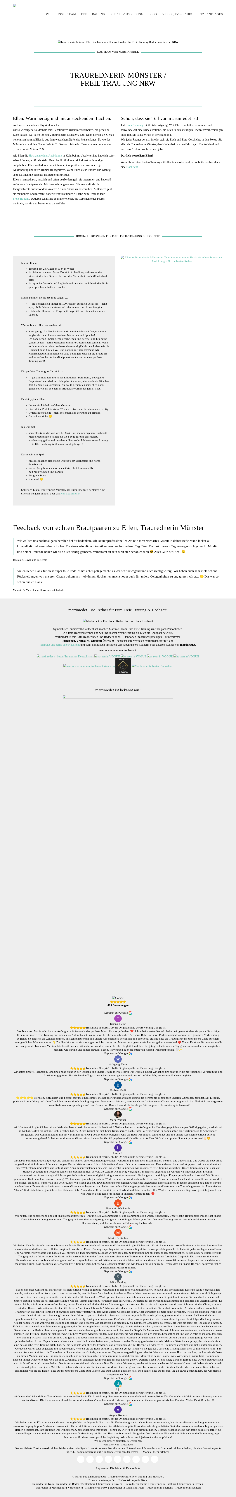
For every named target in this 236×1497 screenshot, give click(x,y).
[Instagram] (99, 1459)
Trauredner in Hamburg (162, 1483)
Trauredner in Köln (43, 1483)
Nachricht (132, 167)
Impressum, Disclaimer (109, 1468)
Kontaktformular (70, 493)
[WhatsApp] (154, 1459)
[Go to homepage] (23, 14)
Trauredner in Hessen (190, 1483)
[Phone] (145, 1459)
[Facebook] (117, 1459)
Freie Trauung (21, 198)
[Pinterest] (127, 1459)
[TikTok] (108, 1459)
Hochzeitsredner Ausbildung (45, 155)
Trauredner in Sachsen (188, 1487)
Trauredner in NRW (96, 1487)
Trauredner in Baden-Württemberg (76, 1483)
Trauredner (114, 1476)
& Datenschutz (131, 1468)
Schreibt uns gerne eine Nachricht (60, 644)
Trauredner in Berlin (135, 1483)
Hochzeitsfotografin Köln (132, 1480)
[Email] (80, 1459)
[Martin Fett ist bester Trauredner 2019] (152, 666)
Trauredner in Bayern (110, 1483)
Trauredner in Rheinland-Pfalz (127, 1487)
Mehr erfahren (161, 1451)
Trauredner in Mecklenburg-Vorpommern (59, 1487)
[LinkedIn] (136, 1459)
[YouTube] (90, 1459)
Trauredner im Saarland (159, 1487)
